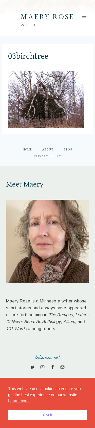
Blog (68, 149)
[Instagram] (42, 367)
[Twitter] (32, 367)
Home (27, 149)
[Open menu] (84, 18)
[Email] (62, 367)
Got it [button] (47, 415)
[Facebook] (52, 367)
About (48, 149)
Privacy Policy (47, 156)
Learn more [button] (18, 401)
